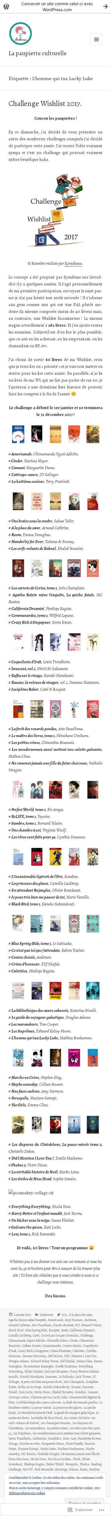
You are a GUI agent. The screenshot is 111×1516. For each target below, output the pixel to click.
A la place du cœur (80, 1314)
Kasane (76, 1387)
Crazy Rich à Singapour (33, 1351)
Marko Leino (48, 1448)
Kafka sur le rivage (29, 1387)
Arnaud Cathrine (19, 1325)
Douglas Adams (19, 1361)
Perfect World (54, 1464)
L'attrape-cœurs (19, 1397)
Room (83, 1469)
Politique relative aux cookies (27, 1493)
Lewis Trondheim (20, 1438)
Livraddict (54, 1438)
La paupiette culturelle (38, 53)
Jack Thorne (83, 1376)
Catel (36, 1335)
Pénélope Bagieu (34, 1464)
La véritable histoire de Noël (34, 1412)
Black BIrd (16, 1330)
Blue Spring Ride (36, 1330)
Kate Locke (26, 1392)
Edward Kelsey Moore (44, 1361)
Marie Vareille (74, 1443)
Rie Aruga (61, 1469)
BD (77, 1325)
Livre (66, 1438)
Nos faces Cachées (59, 1459)
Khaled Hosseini (62, 1392)
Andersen (90, 1320)
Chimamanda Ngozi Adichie (27, 1340)
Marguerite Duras (52, 1443)
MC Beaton (28, 1454)
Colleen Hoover (31, 1345)
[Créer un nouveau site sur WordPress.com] (55, 6)
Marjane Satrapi (28, 1448)
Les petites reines (57, 1428)
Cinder (73, 1340)
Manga (13, 1443)
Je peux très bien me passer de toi (41, 1381)
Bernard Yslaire (91, 1325)
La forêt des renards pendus (80, 1402)
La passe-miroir (41, 1407)
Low (73, 1438)
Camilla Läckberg (20, 1335)
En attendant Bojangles (38, 1366)
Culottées (79, 1351)
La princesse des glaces (67, 1407)
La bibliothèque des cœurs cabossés (38, 1402)
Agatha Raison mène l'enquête (27, 1320)
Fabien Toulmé (33, 1371)
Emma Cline (84, 1361)
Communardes (51, 1345)
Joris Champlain (73, 1381)
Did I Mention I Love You (80, 1356)
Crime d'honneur (60, 1351)
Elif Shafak (67, 1361)
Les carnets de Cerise (77, 1418)
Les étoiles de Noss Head (46, 1418)
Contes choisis (72, 1345)
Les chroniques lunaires (56, 1423)
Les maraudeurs (35, 1428)
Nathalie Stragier (48, 1454)
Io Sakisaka (66, 1376)
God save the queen (56, 1371)
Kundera (80, 1392)
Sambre (94, 1469)
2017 (64, 1314)
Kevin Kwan (42, 1392)
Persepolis (71, 1464)
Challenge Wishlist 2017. (45, 103)
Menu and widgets (96, 45)
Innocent (51, 1376)
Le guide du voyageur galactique (74, 1412)
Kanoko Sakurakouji (56, 1387)
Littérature (46, 1314)
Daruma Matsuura (34, 1356)
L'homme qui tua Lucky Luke (49, 1397)
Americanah (55, 1320)
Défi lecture (55, 1356)
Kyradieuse (73, 263)
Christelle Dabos (57, 1340)
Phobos (84, 1464)
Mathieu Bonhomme (71, 1448)
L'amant (93, 1392)
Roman (73, 1469)
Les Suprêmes (22, 1433)
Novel (76, 1459)
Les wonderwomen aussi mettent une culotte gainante (66, 1433)
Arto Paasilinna (42, 1325)
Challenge (86, 1335)
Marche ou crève (29, 1443)
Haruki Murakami (32, 1376)
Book (64, 1330)
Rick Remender (43, 1469)
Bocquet (54, 1330)
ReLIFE (28, 1469)
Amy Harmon (74, 1320)
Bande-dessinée (63, 1325)
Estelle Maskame (66, 1366)
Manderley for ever (89, 1438)
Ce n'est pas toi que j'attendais (60, 1335)
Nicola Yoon (38, 1459)
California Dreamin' (82, 1330)
